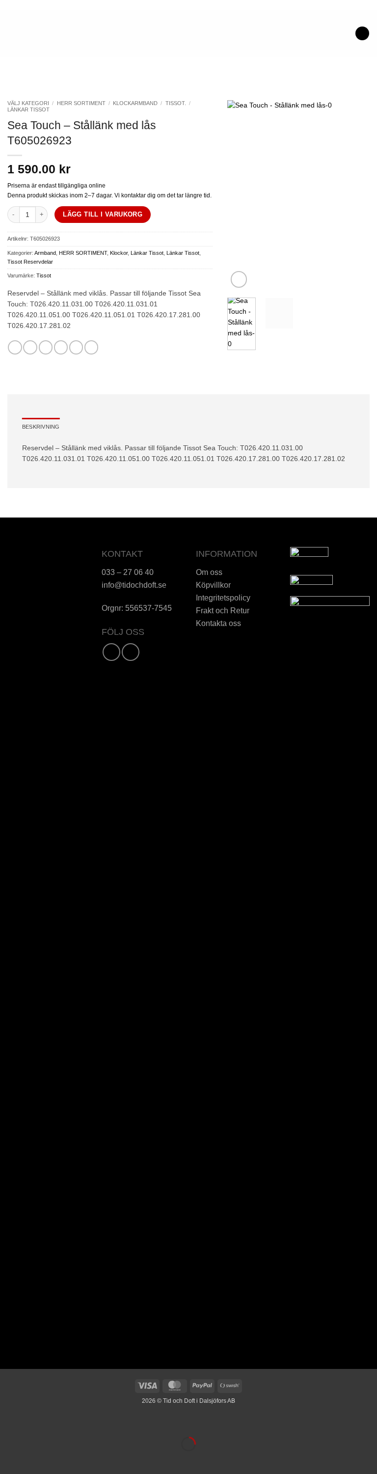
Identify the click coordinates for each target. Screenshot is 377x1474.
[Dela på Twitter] (46, 347)
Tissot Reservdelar (30, 262)
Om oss (209, 572)
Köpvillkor (213, 584)
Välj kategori (28, 103)
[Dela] (59, 1422)
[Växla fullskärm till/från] (33, 1422)
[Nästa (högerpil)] (33, 1459)
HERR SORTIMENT (81, 103)
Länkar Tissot (28, 109)
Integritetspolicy (223, 597)
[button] (12, 33)
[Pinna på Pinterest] (76, 347)
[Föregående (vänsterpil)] (8, 1459)
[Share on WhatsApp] (15, 347)
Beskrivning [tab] (40, 427)
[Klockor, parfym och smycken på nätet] (160, 33)
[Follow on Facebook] (111, 652)
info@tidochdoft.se (134, 584)
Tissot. (175, 103)
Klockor (119, 253)
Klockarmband (135, 103)
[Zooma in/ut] (8, 1422)
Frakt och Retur (222, 610)
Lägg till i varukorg (102, 214)
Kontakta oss (218, 623)
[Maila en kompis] (61, 347)
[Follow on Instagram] (130, 652)
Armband (45, 253)
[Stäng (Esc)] (84, 1422)
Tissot (43, 275)
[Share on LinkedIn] (91, 347)
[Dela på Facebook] (30, 347)
